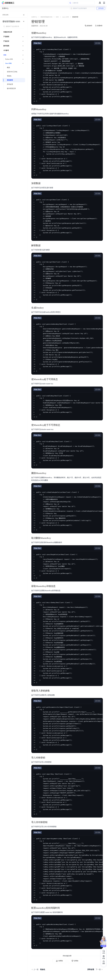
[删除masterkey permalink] (48, 473)
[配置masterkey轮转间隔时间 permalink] (62, 908)
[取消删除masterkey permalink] (53, 538)
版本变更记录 (11, 88)
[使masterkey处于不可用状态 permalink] (62, 425)
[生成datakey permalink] (46, 308)
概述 (8, 67)
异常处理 (10, 84)
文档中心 (5, 8)
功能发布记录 (7, 32)
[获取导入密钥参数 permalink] (52, 691)
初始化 (9, 76)
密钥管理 (10, 80)
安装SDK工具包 (12, 72)
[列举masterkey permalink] (48, 109)
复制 (98, 43)
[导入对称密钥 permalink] (47, 758)
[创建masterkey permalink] (48, 33)
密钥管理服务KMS (11, 21)
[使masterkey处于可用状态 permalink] (60, 379)
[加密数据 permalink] (43, 183)
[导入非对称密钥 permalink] (49, 822)
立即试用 (101, 8)
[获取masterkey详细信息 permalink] (58, 586)
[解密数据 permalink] (43, 245)
